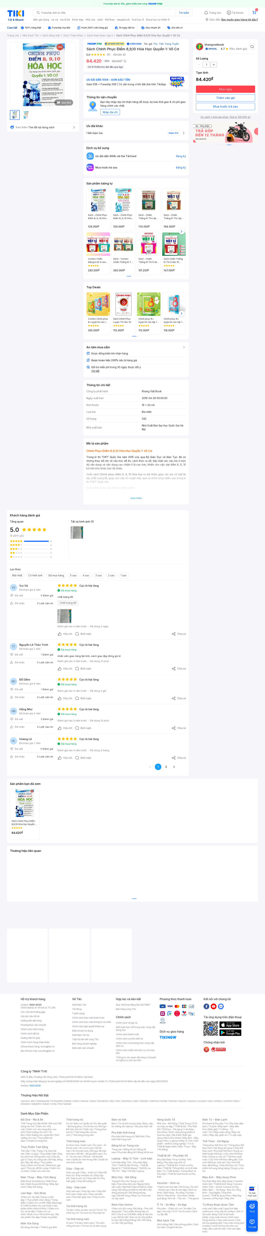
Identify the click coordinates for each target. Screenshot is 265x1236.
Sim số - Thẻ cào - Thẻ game (183, 1198)
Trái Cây (25, 1151)
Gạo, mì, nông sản (37, 1159)
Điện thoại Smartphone (33, 1181)
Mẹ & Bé (176, 1135)
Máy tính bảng (35, 1187)
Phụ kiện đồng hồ (127, 1152)
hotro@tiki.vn (47, 1046)
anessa (192, 1101)
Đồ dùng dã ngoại (223, 1148)
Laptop (140, 1171)
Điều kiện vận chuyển (83, 1048)
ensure (84, 1101)
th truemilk (57, 1101)
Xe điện (187, 1208)
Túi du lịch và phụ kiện (129, 1123)
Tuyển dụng (78, 1013)
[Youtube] (214, 1006)
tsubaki (67, 1103)
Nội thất (127, 1187)
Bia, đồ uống (32, 1162)
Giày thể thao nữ (228, 1165)
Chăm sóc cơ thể (36, 1202)
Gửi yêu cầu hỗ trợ (30, 1016)
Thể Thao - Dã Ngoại (215, 1141)
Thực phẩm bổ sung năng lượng (223, 1167)
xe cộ (54, 19)
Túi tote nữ (85, 1212)
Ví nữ (99, 1210)
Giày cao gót (73, 1172)
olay (210, 1101)
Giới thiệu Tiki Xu (80, 1035)
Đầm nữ (78, 1123)
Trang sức (117, 1149)
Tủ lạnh (212, 1126)
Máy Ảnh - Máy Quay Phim (219, 1177)
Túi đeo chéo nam (84, 1223)
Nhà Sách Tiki (166, 1220)
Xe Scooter (185, 1211)
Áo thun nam (72, 1145)
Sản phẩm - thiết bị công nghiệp (177, 1142)
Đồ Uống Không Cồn (130, 1220)
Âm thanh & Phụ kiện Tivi (215, 1123)
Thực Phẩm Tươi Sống (34, 1146)
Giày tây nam (88, 1191)
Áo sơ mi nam (87, 1148)
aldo (136, 1101)
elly (112, 1101)
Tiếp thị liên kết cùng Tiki (85, 1039)
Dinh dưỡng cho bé (37, 1132)
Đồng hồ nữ (130, 1149)
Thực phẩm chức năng (38, 1200)
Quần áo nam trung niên (84, 1159)
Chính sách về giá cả (126, 1022)
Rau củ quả (32, 1153)
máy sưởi (207, 1208)
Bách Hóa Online (122, 1204)
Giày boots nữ (78, 1178)
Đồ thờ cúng (123, 1195)
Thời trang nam (75, 1141)
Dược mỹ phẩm (49, 1217)
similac (218, 1101)
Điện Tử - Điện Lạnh (214, 1119)
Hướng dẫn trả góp (30, 1038)
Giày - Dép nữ (75, 1168)
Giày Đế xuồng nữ (86, 1181)
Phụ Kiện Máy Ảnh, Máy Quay (217, 1181)
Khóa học (184, 1187)
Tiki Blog (76, 1009)
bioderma (103, 1101)
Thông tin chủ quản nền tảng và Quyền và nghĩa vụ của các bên (136, 1059)
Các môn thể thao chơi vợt (222, 1161)
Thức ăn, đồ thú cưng (37, 1168)
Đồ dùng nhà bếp (30, 1227)
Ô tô (175, 1211)
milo (118, 1101)
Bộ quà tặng (126, 1223)
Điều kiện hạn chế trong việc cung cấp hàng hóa (135, 1028)
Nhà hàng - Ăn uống (174, 1192)
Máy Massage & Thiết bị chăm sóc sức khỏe (41, 1204)
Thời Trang (185, 1123)
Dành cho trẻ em (36, 1165)
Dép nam (82, 1194)
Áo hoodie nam (80, 1151)
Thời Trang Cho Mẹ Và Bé (34, 1123)
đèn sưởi (218, 1208)
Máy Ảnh (229, 1198)
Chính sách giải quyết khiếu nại (88, 1026)
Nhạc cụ (136, 1195)
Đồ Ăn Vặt (123, 1217)
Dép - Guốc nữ (88, 1172)
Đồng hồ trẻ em (145, 1152)
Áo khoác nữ (90, 1126)
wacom (182, 1101)
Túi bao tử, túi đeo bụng (93, 1225)
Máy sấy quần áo (218, 1135)
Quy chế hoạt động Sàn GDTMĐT (133, 1004)
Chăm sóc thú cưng (122, 1208)
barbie (67, 1101)
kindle (164, 1101)
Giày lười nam (73, 1191)
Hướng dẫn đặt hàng (31, 1020)
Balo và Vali (119, 1119)
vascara (25, 1101)
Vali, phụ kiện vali (143, 1126)
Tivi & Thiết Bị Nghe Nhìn (175, 1145)
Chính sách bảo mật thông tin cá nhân (91, 1022)
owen (76, 1101)
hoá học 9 (138, 19)
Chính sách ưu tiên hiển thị (129, 1038)
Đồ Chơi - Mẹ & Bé (32, 1119)
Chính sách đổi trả (30, 1033)
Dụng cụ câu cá (217, 1156)
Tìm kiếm (184, 12)
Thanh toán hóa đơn (167, 1187)
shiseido (25, 1103)
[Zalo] (221, 1006)
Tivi (210, 1132)
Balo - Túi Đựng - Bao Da (222, 1189)
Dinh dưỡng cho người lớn (39, 1135)
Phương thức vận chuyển (33, 1025)
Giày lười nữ (93, 1178)
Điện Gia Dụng (30, 1223)
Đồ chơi (53, 1123)
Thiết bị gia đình (48, 1227)
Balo (114, 1123)
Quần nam (86, 1145)
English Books (174, 1227)
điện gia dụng (41, 19)
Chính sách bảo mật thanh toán (88, 1017)
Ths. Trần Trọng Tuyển (166, 43)
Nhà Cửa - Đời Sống (124, 1177)
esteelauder (43, 1101)
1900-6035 (35, 1004)
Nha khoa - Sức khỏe (176, 1195)
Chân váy (88, 1129)
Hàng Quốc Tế (166, 1119)
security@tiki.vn (46, 1051)
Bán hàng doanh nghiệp (84, 1043)
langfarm (36, 1103)
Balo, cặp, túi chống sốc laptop (132, 1125)
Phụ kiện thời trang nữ (123, 1136)
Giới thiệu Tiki (79, 1004)
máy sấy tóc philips (225, 1211)
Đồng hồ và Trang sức (125, 1145)
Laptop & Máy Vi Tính (181, 1140)
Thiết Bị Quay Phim (221, 1195)
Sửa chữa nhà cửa (127, 1184)
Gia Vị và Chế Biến (127, 1214)
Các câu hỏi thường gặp (33, 1012)
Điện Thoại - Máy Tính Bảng (38, 1177)
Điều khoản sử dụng (82, 1030)
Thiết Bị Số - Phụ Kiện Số (172, 1155)
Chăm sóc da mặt (30, 1197)
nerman (173, 1101)
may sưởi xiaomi (218, 1217)
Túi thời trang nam (77, 1219)
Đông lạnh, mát (42, 1156)
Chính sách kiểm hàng (32, 1029)
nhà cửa (90, 19)
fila (60, 1103)
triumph (144, 1101)
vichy (54, 1103)
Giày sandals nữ (84, 1175)
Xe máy (167, 1211)
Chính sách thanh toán (127, 1034)
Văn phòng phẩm (183, 1224)
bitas (236, 1101)
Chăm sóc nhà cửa (40, 1171)
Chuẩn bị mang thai (37, 1140)
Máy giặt (212, 1129)
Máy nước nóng (222, 1132)
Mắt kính (140, 1136)
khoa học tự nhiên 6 (158, 19)
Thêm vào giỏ (225, 98)
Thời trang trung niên (83, 1135)
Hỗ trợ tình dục (46, 1214)
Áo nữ (69, 1123)
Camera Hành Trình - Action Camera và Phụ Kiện (222, 1187)
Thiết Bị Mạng (129, 1168)
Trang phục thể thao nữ (214, 1145)
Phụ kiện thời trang (123, 1132)
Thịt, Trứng (37, 1151)
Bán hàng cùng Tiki (126, 1009)
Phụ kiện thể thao (223, 1151)
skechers (127, 1101)
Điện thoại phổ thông (37, 1184)
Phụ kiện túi (99, 1212)
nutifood (154, 1101)
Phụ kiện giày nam (81, 1197)
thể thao (110, 19)
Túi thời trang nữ (76, 1206)
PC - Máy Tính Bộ (126, 1171)
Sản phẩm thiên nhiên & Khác (39, 1207)
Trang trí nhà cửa (120, 1181)
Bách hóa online (172, 1138)
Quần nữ (88, 1123)
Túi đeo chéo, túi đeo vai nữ (80, 1210)
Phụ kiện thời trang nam (131, 1138)
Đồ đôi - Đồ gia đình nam (89, 1153)
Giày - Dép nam (76, 1187)
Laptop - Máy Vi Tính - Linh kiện (132, 1158)
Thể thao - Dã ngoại (172, 1129)
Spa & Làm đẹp (179, 1189)
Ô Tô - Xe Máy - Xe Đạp (172, 1204)
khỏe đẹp (77, 19)
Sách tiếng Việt (165, 1224)
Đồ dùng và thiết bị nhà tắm (133, 1189)
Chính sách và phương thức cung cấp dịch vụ (135, 1044)
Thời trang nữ (74, 1119)
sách (100, 19)
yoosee (202, 1101)
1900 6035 (35, 1085)
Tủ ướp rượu (235, 1135)
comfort (227, 1101)
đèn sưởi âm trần (217, 1228)
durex (93, 1101)
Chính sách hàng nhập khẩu (35, 1042)
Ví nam (69, 1223)
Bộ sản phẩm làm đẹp (40, 1216)
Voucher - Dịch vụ (168, 1182)
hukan (46, 1103)
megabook (123, 19)
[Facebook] (206, 1006)
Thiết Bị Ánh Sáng (223, 1184)
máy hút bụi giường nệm (221, 1221)
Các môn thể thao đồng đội (223, 1159)
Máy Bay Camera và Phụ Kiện (222, 1197)
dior (33, 1101)
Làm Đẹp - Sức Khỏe (33, 1193)
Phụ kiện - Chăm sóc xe (169, 1208)
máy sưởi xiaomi (225, 1220)
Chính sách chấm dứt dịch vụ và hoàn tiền (135, 1051)
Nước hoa (32, 1214)
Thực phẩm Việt (48, 1153)
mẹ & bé (65, 19)
